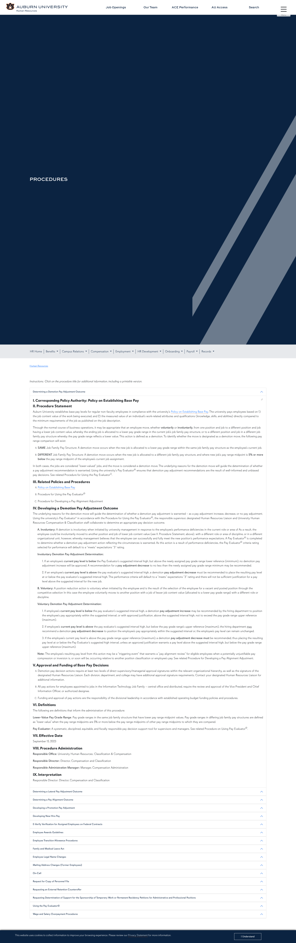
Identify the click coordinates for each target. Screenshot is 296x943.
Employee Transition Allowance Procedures (55, 840)
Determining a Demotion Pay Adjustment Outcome (59, 391)
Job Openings (116, 7)
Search (254, 7)
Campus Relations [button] (73, 351)
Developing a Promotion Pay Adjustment (54, 807)
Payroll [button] (191, 351)
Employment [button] (123, 351)
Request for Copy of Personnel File (51, 881)
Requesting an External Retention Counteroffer (57, 889)
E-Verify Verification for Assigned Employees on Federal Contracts (67, 824)
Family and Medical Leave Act (48, 848)
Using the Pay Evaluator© (46, 905)
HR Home (36, 351)
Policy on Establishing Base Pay (189, 412)
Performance (185, 7)
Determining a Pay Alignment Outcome (53, 799)
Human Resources (39, 365)
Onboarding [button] (172, 351)
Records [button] (206, 351)
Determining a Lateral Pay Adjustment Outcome (57, 791)
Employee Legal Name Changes (49, 856)
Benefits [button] (51, 351)
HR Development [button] (148, 351)
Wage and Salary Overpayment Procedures (55, 914)
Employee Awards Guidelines (48, 832)
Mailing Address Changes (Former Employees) (57, 865)
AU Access (220, 7)
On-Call (37, 873)
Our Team (150, 7)
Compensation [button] (100, 351)
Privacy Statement (138, 935)
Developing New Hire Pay (46, 816)
